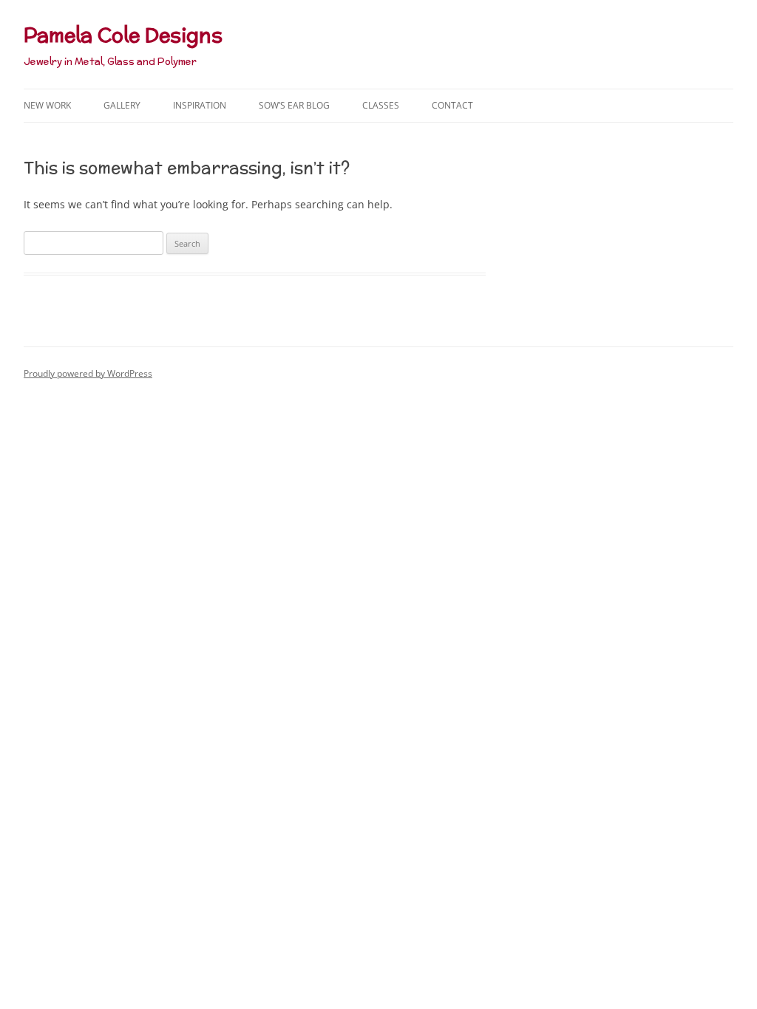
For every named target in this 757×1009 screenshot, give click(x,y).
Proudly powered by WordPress (88, 373)
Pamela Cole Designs (123, 35)
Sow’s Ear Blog (294, 105)
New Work (47, 105)
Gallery (121, 105)
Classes (380, 105)
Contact (452, 105)
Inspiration (199, 105)
